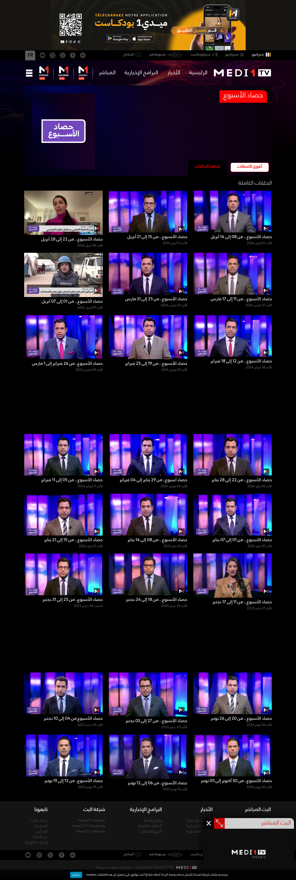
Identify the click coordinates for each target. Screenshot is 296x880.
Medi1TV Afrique (90, 831)
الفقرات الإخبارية (200, 826)
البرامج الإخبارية (141, 73)
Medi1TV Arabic (91, 820)
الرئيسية (198, 73)
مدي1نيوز (258, 54)
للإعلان (42, 831)
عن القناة (40, 837)
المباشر (107, 73)
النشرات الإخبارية (200, 820)
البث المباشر (258, 809)
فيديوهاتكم (157, 54)
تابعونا (41, 809)
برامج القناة (153, 820)
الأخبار (173, 73)
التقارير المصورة (199, 831)
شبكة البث (94, 809)
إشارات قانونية (36, 842)
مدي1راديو (231, 54)
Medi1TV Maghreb (88, 826)
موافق (76, 874)
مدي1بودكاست (200, 54)
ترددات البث (39, 820)
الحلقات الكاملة (150, 826)
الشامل (128, 54)
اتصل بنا (41, 826)
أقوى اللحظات (151, 831)
